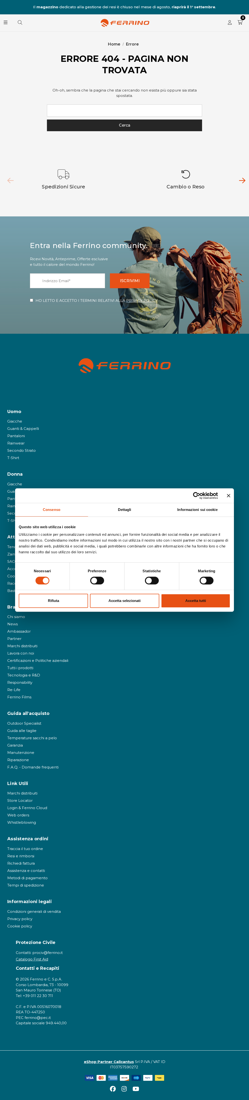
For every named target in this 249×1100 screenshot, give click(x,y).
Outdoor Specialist (24, 723)
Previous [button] (6, 7)
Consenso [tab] (51, 510)
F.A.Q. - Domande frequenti (33, 767)
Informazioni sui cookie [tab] (197, 510)
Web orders (18, 815)
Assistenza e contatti (26, 870)
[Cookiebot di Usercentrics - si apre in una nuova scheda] (196, 495)
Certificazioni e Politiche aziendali (37, 660)
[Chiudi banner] (228, 495)
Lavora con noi (20, 653)
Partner (14, 638)
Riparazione (18, 760)
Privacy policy (19, 918)
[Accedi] (230, 22)
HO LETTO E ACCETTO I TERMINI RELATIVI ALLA (97, 300)
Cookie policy (19, 926)
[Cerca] (20, 22)
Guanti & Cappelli (23, 428)
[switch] (97, 580)
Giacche (14, 421)
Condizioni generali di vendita (34, 911)
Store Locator (20, 800)
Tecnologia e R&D (23, 675)
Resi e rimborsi (20, 856)
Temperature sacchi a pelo (32, 738)
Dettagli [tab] (124, 510)
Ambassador (19, 631)
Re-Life (13, 689)
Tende (13, 547)
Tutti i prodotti (20, 668)
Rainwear (16, 443)
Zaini (11, 554)
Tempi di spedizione (25, 885)
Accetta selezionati (124, 601)
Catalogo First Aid (32, 959)
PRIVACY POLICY (142, 300)
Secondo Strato (21, 450)
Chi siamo (16, 616)
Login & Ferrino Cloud (27, 807)
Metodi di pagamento (27, 878)
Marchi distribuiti (22, 646)
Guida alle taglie (21, 730)
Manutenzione (20, 752)
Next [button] (242, 7)
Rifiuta (53, 601)
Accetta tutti (195, 601)
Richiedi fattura (21, 863)
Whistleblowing (21, 822)
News (12, 624)
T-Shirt (13, 457)
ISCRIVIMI (130, 280)
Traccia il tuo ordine (25, 848)
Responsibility (19, 682)
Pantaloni (16, 436)
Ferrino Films (19, 697)
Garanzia (15, 745)
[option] (64, 179)
